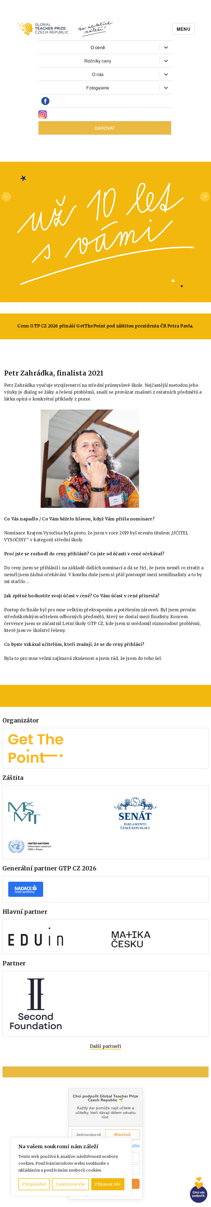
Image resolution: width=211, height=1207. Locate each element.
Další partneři (105, 1046)
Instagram (42, 114)
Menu (184, 29)
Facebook (45, 101)
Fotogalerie (97, 88)
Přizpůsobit (34, 1184)
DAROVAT (105, 128)
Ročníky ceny (97, 61)
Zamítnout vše (70, 1184)
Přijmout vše (108, 1184)
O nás (98, 74)
